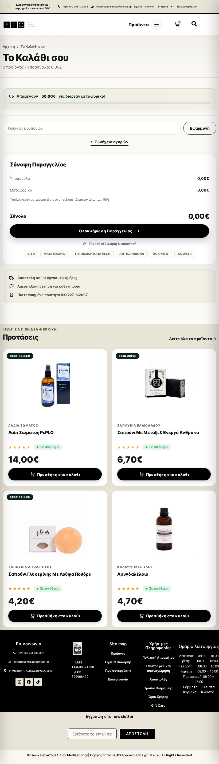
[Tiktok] (38, 682)
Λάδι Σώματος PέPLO (31, 432)
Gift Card (158, 705)
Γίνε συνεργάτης (118, 670)
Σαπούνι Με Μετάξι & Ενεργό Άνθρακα (158, 432)
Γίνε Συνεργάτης (187, 6)
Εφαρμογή (200, 128)
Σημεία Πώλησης (144, 6)
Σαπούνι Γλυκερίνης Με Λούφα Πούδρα (49, 574)
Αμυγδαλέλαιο (132, 574)
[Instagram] (19, 682)
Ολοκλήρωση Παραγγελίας (105, 231)
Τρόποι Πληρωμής (158, 688)
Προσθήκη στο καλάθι (58, 474)
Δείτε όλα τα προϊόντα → (192, 338)
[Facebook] (29, 682)
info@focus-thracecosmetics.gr (114, 6)
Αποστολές (158, 679)
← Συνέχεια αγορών (109, 142)
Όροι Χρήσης (158, 697)
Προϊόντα (118, 653)
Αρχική (9, 46)
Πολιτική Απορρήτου (158, 657)
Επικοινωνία (118, 679)
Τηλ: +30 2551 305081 (76, 6)
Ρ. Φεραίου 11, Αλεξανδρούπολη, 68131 (31, 670)
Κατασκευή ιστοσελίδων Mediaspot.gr (57, 755)
